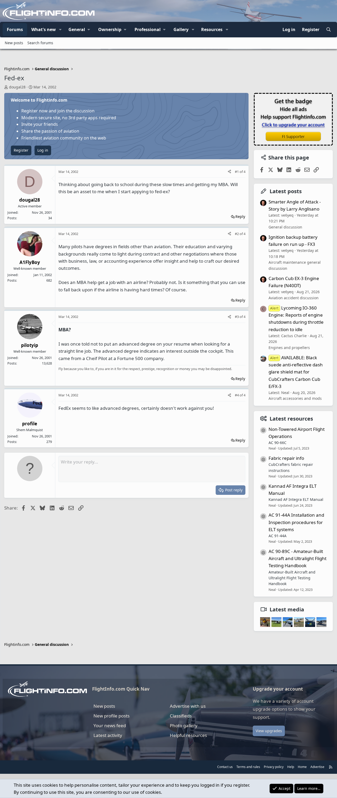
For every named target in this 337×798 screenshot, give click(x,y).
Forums (15, 29)
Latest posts (286, 191)
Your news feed (109, 725)
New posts (14, 42)
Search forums (40, 42)
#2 (237, 233)
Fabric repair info (286, 458)
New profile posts (111, 716)
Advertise (317, 767)
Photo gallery (183, 725)
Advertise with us (188, 706)
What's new (43, 29)
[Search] (328, 29)
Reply (240, 216)
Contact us (225, 767)
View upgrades (269, 730)
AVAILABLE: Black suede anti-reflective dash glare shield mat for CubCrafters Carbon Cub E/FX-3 (296, 372)
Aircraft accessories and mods (295, 398)
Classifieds (181, 716)
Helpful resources (188, 735)
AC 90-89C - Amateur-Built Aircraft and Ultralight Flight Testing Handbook (297, 558)
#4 (237, 395)
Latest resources (291, 418)
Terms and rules (248, 767)
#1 (237, 171)
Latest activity (107, 735)
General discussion (285, 227)
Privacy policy (274, 767)
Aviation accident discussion (294, 297)
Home (302, 767)
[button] (60, 29)
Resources (211, 29)
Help (290, 767)
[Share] (229, 171)
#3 (237, 316)
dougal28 (17, 86)
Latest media (287, 609)
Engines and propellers (289, 347)
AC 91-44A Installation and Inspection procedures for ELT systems (296, 522)
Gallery (181, 29)
